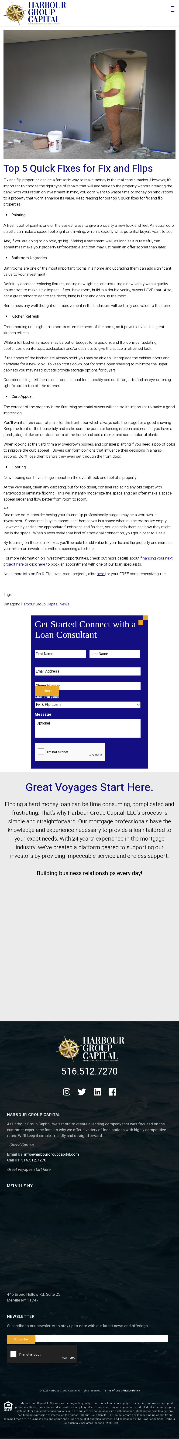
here (41, 564)
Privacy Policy (131, 1391)
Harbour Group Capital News (45, 604)
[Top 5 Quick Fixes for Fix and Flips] (89, 94)
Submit (47, 691)
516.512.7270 (89, 1071)
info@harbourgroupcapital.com (51, 1154)
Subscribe (21, 1339)
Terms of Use (111, 1391)
